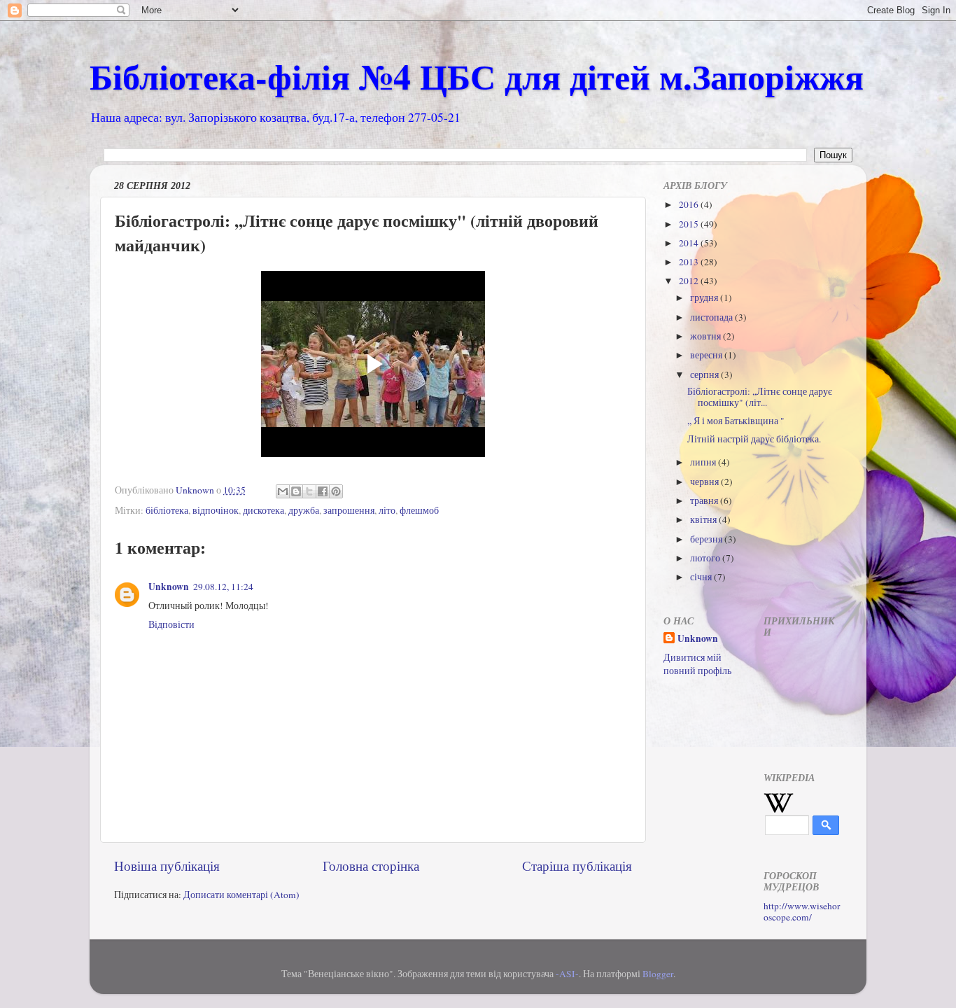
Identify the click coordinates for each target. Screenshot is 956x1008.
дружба (303, 510)
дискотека (263, 510)
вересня (707, 355)
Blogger (657, 973)
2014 (690, 243)
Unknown (168, 587)
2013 (690, 261)
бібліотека (167, 510)
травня (705, 500)
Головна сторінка (371, 865)
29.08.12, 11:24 (223, 586)
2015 (690, 224)
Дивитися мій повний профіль (697, 664)
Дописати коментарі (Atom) (241, 894)
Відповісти (171, 624)
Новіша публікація (167, 865)
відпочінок (215, 510)
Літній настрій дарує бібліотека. (754, 439)
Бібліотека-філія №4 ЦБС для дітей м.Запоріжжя (477, 76)
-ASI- (567, 973)
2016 (690, 204)
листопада (712, 317)
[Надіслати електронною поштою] (283, 491)
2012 (690, 280)
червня (705, 481)
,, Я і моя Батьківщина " (736, 420)
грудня (705, 297)
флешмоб (419, 510)
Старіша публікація (577, 865)
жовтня (706, 336)
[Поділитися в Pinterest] (336, 491)
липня (704, 462)
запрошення (348, 510)
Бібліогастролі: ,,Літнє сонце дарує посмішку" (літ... (759, 397)
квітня (704, 519)
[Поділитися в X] (309, 491)
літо (387, 510)
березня (707, 539)
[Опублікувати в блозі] (296, 491)
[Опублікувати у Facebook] (323, 491)
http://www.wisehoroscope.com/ (802, 911)
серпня (705, 374)
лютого (706, 558)
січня (702, 576)
